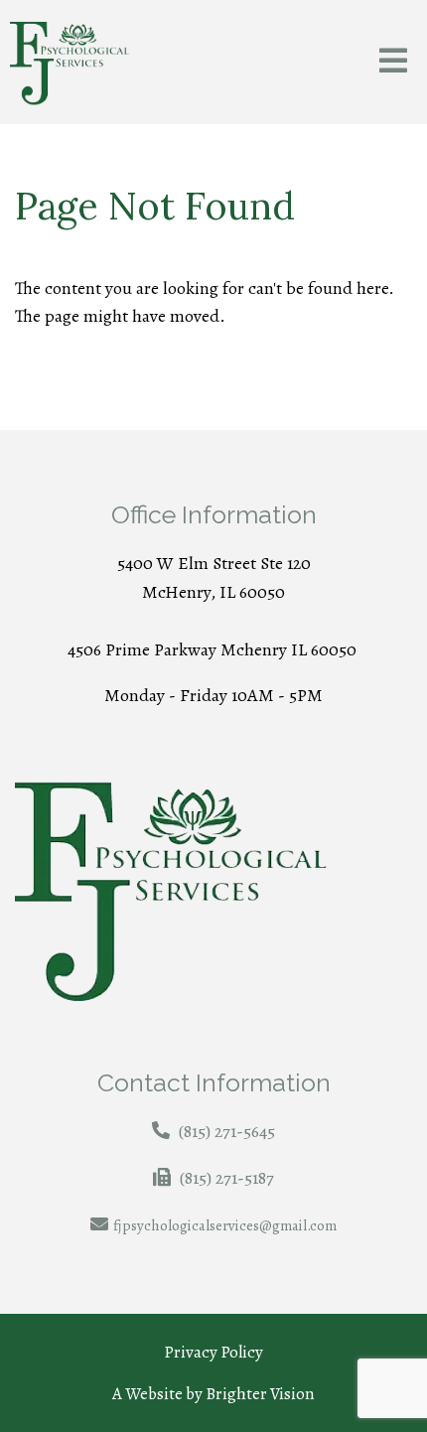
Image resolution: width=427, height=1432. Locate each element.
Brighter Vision (260, 1393)
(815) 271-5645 (227, 1131)
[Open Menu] (393, 62)
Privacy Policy (213, 1352)
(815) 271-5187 (227, 1178)
